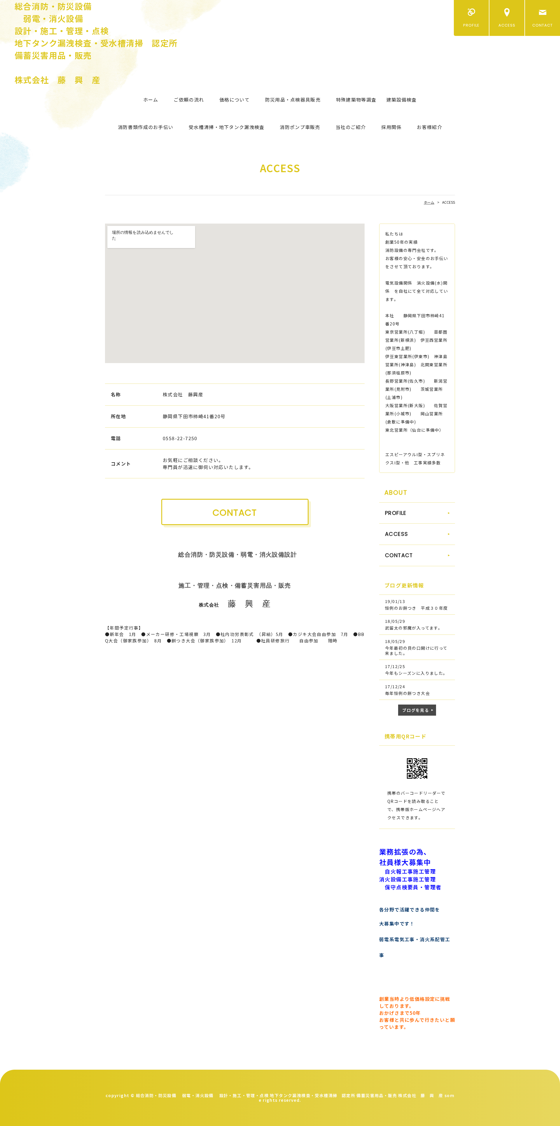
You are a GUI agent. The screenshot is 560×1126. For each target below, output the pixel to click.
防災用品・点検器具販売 (293, 99)
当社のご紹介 (351, 126)
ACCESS (506, 25)
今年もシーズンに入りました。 (416, 673)
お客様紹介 (429, 126)
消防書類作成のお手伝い (145, 126)
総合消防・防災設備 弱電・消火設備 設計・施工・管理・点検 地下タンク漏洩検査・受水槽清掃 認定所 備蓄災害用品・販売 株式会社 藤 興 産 (96, 43)
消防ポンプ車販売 (300, 126)
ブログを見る (415, 710)
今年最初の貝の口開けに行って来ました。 (416, 650)
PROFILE (471, 25)
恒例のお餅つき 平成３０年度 (416, 608)
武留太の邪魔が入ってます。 (413, 628)
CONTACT (542, 25)
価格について (234, 99)
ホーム (150, 99)
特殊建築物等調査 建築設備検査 (376, 99)
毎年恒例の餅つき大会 (407, 693)
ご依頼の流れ (189, 99)
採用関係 (391, 126)
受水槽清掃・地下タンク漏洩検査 (226, 126)
